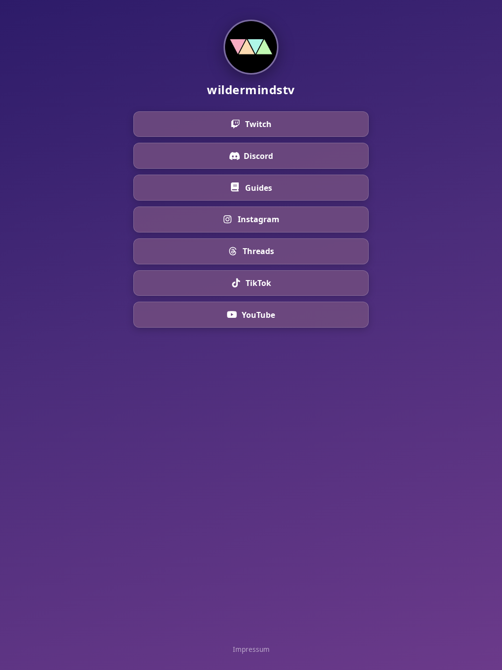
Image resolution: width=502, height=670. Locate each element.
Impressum (251, 649)
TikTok (258, 283)
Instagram (258, 219)
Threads (258, 251)
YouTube (258, 314)
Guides (258, 187)
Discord (258, 156)
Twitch (258, 124)
